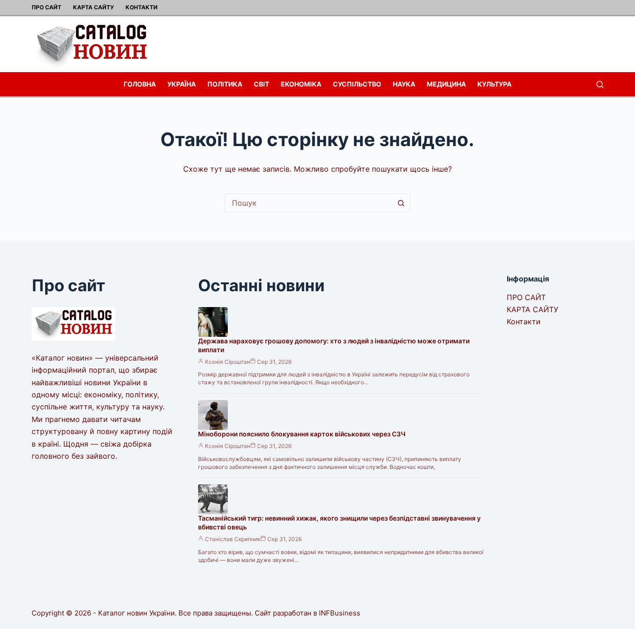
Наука (404, 84)
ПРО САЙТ (46, 7)
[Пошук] (599, 84)
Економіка (301, 84)
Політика (224, 84)
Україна (181, 84)
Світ (261, 84)
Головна (140, 84)
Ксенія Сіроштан (227, 361)
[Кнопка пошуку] (401, 203)
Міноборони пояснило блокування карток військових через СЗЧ (301, 434)
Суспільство (357, 84)
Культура (494, 84)
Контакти (142, 7)
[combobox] (308, 203)
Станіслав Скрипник (232, 538)
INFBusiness (339, 613)
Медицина (446, 84)
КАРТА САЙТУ (93, 7)
